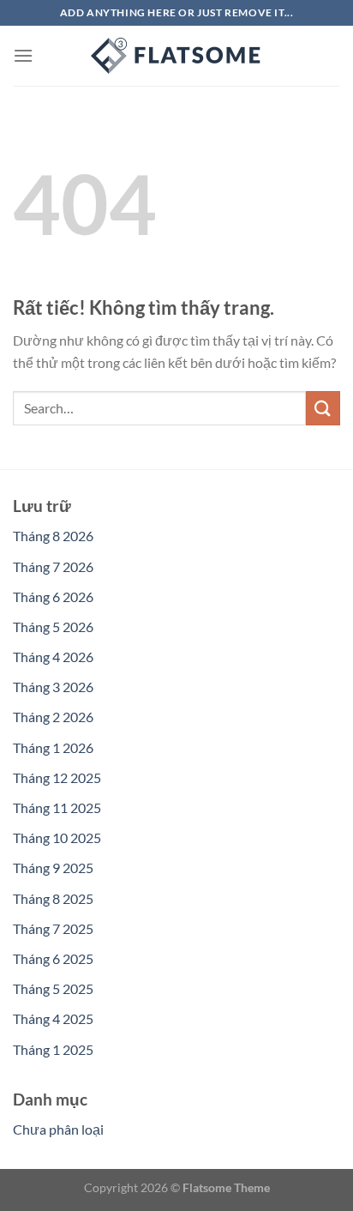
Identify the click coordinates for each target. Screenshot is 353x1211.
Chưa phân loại (58, 1129)
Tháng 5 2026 (53, 626)
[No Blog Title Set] (176, 56)
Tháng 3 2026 (53, 686)
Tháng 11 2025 (57, 807)
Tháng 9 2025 (53, 867)
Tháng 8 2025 (53, 898)
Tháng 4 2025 (53, 1018)
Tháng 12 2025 (57, 777)
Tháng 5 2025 (53, 988)
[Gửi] (323, 408)
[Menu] (23, 55)
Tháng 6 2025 (53, 958)
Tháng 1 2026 (53, 747)
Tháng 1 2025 (53, 1049)
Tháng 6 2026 (53, 596)
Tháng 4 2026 (53, 656)
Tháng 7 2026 (53, 566)
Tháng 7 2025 (53, 928)
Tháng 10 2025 (57, 837)
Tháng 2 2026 (53, 716)
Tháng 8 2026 (53, 535)
